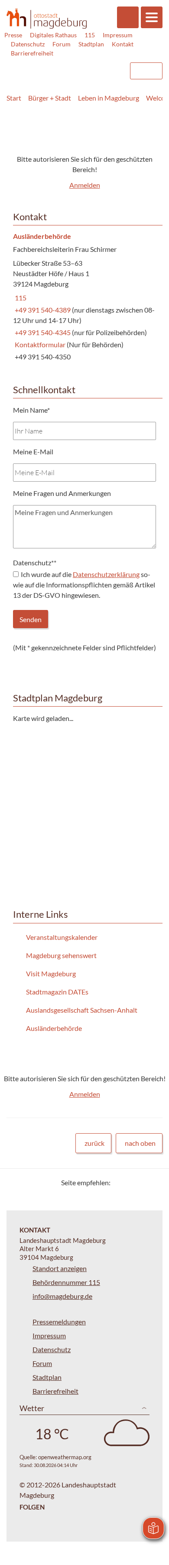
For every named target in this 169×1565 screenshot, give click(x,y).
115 (89, 35)
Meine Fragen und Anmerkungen (62, 493)
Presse (13, 35)
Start (13, 98)
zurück (94, 1143)
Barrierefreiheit (32, 53)
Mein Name (31, 410)
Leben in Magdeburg (108, 98)
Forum (61, 44)
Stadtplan (91, 44)
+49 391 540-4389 (42, 310)
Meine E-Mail (33, 451)
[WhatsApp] (153, 1182)
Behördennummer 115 (66, 1282)
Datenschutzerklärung (106, 574)
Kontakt (122, 44)
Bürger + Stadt (49, 98)
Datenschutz (28, 44)
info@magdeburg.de (62, 1296)
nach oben (140, 1143)
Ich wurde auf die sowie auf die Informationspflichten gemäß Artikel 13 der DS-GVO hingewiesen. (84, 584)
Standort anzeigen (59, 1268)
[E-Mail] (142, 1182)
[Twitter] (120, 1182)
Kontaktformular (39, 344)
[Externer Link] (52, 66)
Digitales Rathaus (53, 35)
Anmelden (84, 185)
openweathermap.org (64, 1457)
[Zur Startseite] (46, 18)
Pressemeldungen (59, 1321)
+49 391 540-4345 (42, 332)
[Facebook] (131, 1182)
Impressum (118, 35)
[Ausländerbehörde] (84, 297)
